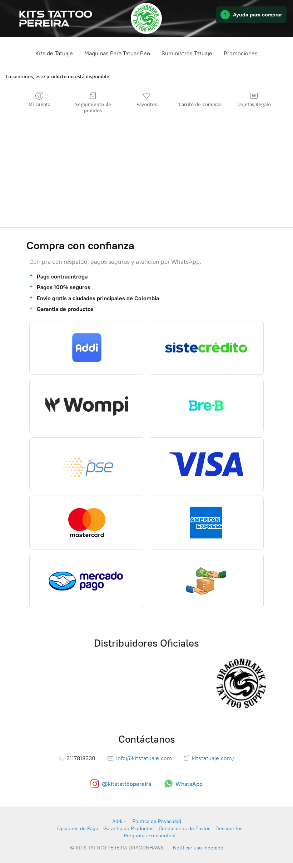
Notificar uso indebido (198, 848)
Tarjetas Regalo (254, 104)
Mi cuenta (39, 104)
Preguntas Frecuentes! (149, 836)
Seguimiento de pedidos (93, 107)
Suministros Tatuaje (187, 53)
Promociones (241, 53)
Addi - (119, 821)
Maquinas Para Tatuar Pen (117, 53)
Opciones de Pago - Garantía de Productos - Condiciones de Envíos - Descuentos (150, 829)
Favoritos (146, 104)
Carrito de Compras (200, 104)
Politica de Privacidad (157, 821)
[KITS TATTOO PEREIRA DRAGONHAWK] (146, 18)
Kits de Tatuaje (54, 53)
